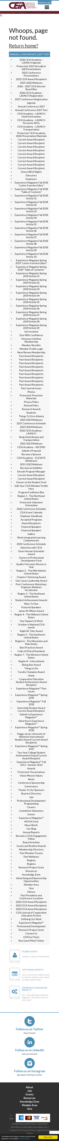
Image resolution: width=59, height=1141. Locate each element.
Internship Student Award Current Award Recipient (31, 709)
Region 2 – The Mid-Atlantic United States (31, 572)
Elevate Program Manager (31, 471)
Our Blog (31, 828)
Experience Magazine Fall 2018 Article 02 (31, 203)
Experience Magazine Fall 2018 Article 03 (31, 210)
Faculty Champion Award (31, 671)
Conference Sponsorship (31, 782)
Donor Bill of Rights (31, 171)
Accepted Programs (31, 519)
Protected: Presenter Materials (31, 397)
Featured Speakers (31, 526)
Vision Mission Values (31, 775)
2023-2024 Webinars (31, 426)
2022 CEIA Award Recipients (31, 901)
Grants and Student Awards (31, 845)
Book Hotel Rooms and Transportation (31, 438)
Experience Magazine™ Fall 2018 (31, 703)
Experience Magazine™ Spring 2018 (31, 729)
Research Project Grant (31, 867)
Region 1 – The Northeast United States (31, 497)
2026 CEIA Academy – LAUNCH (31, 432)
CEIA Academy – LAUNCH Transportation (31, 128)
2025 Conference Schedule (31, 543)
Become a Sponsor (31, 454)
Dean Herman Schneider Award (31, 553)
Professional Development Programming (31, 802)
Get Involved (31, 331)
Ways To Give (31, 603)
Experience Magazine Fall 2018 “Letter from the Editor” (31, 184)
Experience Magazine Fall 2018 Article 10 (31, 255)
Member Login (45, 2)
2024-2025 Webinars (31, 419)
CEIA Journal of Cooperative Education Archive (31, 914)
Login (39, 1130)
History (31, 891)
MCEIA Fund (31, 821)
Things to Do (31, 668)
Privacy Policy (31, 401)
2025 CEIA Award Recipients (31, 79)
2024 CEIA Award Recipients (31, 909)
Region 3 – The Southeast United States (31, 595)
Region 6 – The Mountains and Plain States (31, 642)
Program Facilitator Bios (31, 492)
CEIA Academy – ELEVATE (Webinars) (31, 459)
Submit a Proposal (31, 450)
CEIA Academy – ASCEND (31, 447)
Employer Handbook (31, 515)
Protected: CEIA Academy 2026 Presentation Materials (31, 134)
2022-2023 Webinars (31, 443)
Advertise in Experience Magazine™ (31, 722)
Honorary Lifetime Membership (31, 340)
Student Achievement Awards (31, 600)
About (31, 779)
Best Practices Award (31, 647)
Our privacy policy (24, 1139)
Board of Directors (31, 793)
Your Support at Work (31, 620)
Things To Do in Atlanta (31, 416)
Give (31, 888)
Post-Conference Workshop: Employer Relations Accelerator (31, 587)
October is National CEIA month (31, 626)
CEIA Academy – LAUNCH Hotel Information (31, 115)
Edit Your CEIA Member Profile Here (31, 487)
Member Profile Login (31, 348)
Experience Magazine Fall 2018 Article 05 (31, 223)
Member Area (31, 884)
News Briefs (31, 825)
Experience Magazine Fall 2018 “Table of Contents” (31, 190)
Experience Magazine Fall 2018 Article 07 (31, 236)
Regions (31, 860)
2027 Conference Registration (31, 99)
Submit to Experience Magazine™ (31, 716)
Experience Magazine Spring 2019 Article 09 (31, 326)
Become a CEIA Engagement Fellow (31, 837)
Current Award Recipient (31, 139)
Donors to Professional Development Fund (31, 559)
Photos (31, 391)
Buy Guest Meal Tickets (31, 940)
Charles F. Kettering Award (31, 577)
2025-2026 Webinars (31, 82)
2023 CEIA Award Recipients (31, 905)
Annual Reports (31, 832)
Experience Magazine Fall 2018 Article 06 (31, 229)
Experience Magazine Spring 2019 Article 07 (31, 314)
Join (31, 797)
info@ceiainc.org (20, 1123)
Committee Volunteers (31, 810)
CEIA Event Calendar (31, 512)
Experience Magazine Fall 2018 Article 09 (31, 249)
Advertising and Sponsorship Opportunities (31, 880)
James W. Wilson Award (31, 610)
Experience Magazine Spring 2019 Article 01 (31, 275)
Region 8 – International (31, 661)
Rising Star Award (31, 664)
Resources (31, 870)
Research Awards (31, 409)
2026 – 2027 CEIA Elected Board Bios (31, 88)
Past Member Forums (31, 853)
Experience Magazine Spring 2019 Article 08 (31, 320)
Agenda (31, 102)
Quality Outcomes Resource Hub (31, 566)
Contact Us (31, 933)
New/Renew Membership (31, 352)
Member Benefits (31, 345)
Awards (31, 768)
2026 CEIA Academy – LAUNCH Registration (31, 94)
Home (31, 675)
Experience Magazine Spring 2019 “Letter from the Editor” (31, 262)
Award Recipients (31, 523)
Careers (31, 807)
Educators (31, 175)
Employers (31, 178)
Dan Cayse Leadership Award (31, 580)
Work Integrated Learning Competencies (31, 539)
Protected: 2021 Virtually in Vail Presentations (31, 68)
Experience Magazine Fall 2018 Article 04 (31, 216)
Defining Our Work (31, 919)
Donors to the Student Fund (31, 482)
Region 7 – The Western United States (31, 656)
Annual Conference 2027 (31, 106)
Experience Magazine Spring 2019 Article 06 (31, 307)
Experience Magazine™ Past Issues (31, 690)
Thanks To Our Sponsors (31, 789)
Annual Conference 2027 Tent (31, 110)
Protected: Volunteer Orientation (31, 504)
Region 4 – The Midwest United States (31, 616)
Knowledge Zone (31, 874)
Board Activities (31, 842)
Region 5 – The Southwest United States (31, 636)
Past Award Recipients (31, 355)
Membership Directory (31, 849)
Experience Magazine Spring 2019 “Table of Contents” (31, 268)
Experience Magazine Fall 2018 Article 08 (31, 242)
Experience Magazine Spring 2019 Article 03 (31, 288)
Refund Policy (31, 405)
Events (31, 814)
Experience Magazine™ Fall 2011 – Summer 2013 (31, 763)
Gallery (31, 533)
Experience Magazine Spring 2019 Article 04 (31, 294)
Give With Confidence (31, 335)
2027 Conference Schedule (31, 423)
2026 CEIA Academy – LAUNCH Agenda (31, 61)
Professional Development (31, 926)
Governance (31, 786)
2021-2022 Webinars (31, 464)
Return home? (23, 45)
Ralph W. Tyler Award (31, 630)
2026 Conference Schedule (31, 508)
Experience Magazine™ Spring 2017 (31, 747)
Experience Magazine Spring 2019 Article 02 (31, 281)
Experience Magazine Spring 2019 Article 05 (31, 301)
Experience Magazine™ (31, 817)
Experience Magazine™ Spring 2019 (31, 696)
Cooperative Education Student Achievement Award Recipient (31, 682)
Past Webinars (31, 856)
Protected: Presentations (31, 771)
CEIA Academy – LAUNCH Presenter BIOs (31, 121)
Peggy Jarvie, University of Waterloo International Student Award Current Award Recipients (31, 738)
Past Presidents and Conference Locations (31, 897)
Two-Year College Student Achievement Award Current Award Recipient (31, 755)
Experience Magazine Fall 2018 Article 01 (31, 197)
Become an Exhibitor (31, 467)
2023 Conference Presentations (31, 74)
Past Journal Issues (31, 388)
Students (31, 412)
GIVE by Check (31, 936)
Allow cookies (48, 1137)
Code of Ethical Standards (31, 651)
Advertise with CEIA (31, 547)
